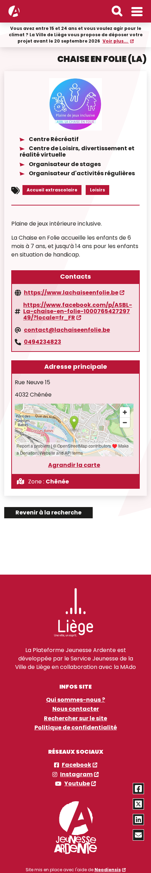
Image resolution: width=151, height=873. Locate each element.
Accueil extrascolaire (52, 190)
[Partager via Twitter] (138, 804)
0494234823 (42, 342)
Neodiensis (107, 870)
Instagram (76, 774)
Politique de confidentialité (75, 728)
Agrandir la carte (74, 465)
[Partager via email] (138, 835)
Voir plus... (116, 41)
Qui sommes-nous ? (75, 700)
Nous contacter (75, 709)
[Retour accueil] (14, 11)
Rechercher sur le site (75, 718)
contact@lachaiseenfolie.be (67, 330)
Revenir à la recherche (48, 512)
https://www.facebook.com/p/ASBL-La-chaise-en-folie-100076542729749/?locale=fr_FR (77, 311)
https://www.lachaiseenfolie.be (71, 293)
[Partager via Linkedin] (138, 819)
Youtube (77, 783)
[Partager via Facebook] (138, 788)
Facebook (76, 765)
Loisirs (97, 190)
